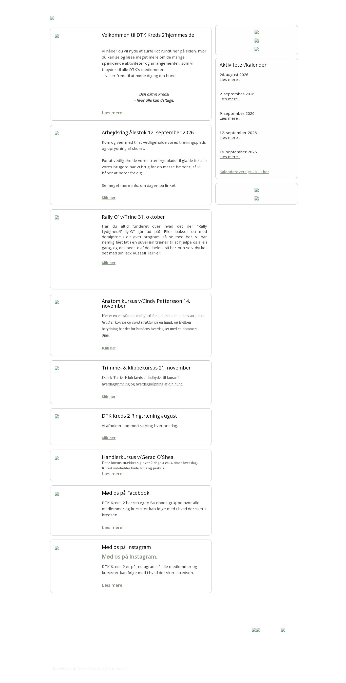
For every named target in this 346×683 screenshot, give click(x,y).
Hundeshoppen (214, 5)
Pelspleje (151, 5)
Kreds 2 (73, 5)
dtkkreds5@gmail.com (78, 658)
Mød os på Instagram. (129, 556)
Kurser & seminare (180, 5)
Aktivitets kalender (248, 5)
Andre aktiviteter (124, 5)
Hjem (54, 5)
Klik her (109, 197)
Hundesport (95, 5)
